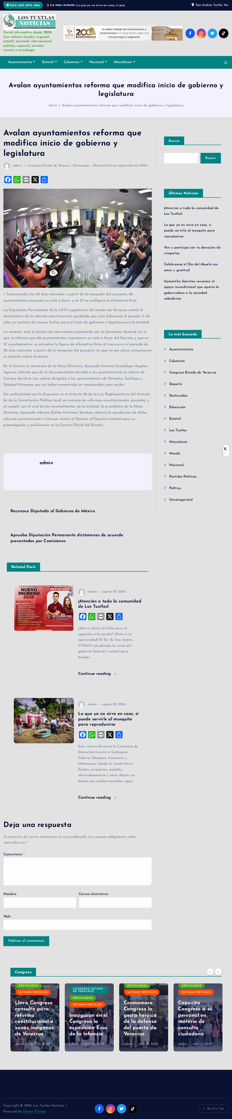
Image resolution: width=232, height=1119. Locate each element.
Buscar (174, 146)
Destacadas (81, 171)
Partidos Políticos (183, 482)
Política (175, 493)
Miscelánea (123, 67)
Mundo (174, 459)
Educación (177, 412)
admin (17, 171)
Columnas (71, 67)
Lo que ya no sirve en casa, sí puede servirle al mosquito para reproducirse (189, 236)
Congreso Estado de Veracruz (49, 171)
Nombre (10, 899)
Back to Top (215, 1113)
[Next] (218, 976)
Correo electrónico (93, 899)
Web (6, 922)
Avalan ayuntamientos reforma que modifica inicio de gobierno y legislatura (122, 110)
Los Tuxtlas (178, 435)
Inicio (53, 110)
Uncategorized (181, 505)
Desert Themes (34, 1117)
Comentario (13, 859)
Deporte (175, 389)
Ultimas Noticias (104, 171)
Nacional (96, 67)
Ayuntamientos (20, 67)
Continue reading (95, 679)
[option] (34, 1023)
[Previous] (210, 976)
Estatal (48, 67)
